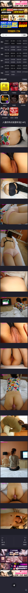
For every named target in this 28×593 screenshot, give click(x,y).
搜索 (24, 35)
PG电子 (7, 41)
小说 (2, 67)
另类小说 (13, 68)
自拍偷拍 (13, 47)
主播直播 (19, 49)
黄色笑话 (19, 68)
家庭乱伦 (13, 65)
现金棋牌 (19, 43)
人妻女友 (19, 65)
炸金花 (13, 43)
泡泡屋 (13, 74)
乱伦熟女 (19, 56)
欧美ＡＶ (19, 47)
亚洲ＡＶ (7, 47)
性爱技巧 (25, 68)
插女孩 (7, 72)
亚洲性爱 (7, 53)
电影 (2, 54)
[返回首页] (26, 589)
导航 (2, 73)
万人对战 (19, 41)
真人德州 (13, 41)
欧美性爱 (25, 53)
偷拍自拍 (13, 53)
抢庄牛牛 (25, 43)
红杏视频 (7, 74)
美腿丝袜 (7, 62)
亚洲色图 (13, 59)
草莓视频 (19, 72)
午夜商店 (13, 72)
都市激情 (7, 65)
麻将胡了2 (6, 43)
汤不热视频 (25, 72)
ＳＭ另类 (25, 49)
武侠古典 (25, 65)
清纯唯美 (13, 62)
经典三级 (13, 56)
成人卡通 (19, 53)
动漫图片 (25, 59)
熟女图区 (19, 62)
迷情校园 (7, 68)
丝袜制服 (13, 49)
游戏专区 (25, 41)
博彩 (2, 42)
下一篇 (24, 541)
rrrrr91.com (14, 31)
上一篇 (3, 541)
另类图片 (25, 62)
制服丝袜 (7, 56)
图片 (2, 60)
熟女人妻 (7, 49)
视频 (2, 48)
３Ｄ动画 (25, 47)
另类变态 (25, 56)
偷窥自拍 (7, 59)
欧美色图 (19, 59)
